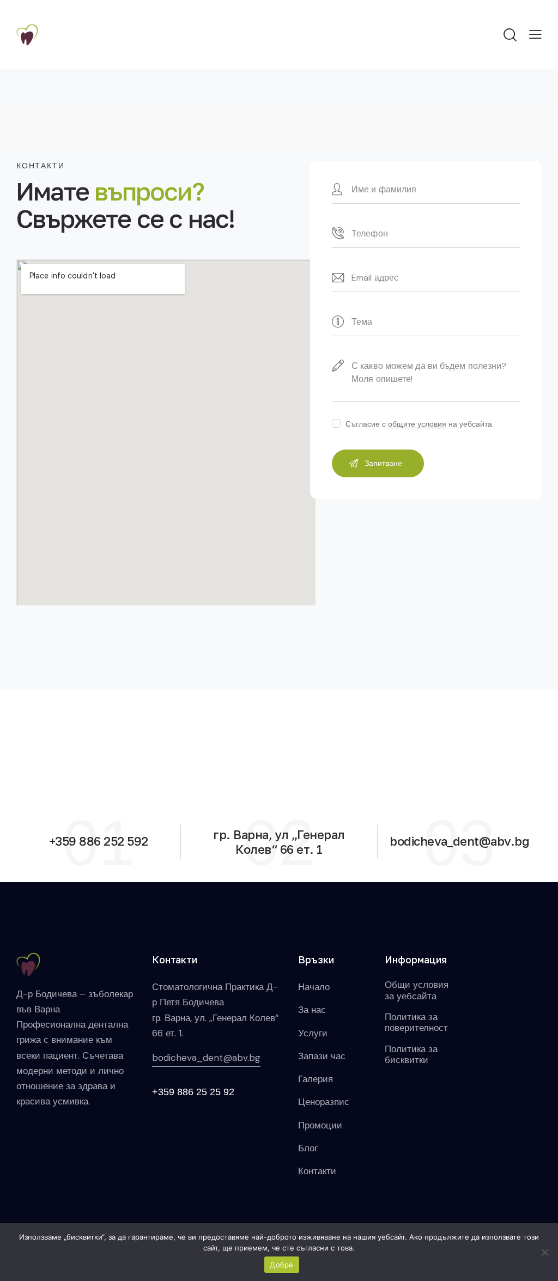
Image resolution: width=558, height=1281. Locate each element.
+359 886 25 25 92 (193, 1091)
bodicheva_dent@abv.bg (206, 1058)
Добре (281, 1264)
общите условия (417, 424)
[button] (535, 33)
